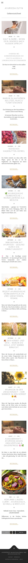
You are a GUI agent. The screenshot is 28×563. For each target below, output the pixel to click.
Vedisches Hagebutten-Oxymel (14, 149)
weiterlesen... (14, 74)
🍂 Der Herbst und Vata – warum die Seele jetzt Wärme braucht (14, 343)
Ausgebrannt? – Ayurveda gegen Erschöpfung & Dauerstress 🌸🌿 (14, 442)
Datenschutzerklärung (11, 559)
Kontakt (10, 557)
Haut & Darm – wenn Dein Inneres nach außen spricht (14, 41)
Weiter (21, 532)
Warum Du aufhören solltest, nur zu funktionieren (14, 100)
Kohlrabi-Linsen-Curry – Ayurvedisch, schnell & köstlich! (14, 501)
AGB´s (21, 559)
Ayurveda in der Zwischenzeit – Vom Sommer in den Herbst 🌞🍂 (14, 393)
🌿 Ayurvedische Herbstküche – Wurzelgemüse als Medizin (14, 196)
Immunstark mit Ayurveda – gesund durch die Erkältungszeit (14, 245)
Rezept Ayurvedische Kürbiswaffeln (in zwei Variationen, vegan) (13, 294)
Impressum (17, 557)
